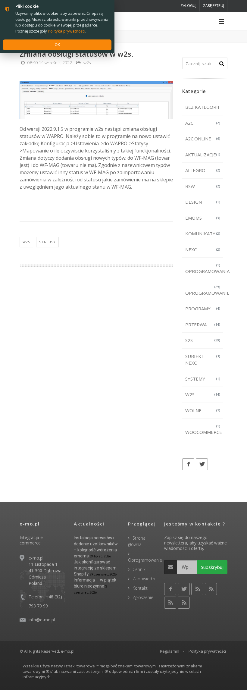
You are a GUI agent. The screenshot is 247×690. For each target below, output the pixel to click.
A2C (202, 123)
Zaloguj (188, 5)
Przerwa (202, 324)
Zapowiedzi (144, 579)
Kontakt (140, 588)
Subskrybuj (212, 567)
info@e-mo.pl (42, 620)
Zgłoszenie (143, 597)
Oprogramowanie (204, 290)
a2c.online (202, 139)
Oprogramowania (204, 268)
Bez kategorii (202, 107)
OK (57, 44)
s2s (202, 340)
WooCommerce (203, 429)
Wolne (202, 410)
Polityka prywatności (207, 651)
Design (202, 202)
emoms (202, 218)
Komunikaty (202, 234)
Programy (202, 309)
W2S (202, 394)
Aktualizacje (202, 155)
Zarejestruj (213, 5)
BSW (202, 186)
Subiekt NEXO (202, 359)
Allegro (202, 170)
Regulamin (169, 651)
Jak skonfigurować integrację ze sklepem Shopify (95, 568)
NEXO (202, 249)
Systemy (202, 379)
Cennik (139, 569)
